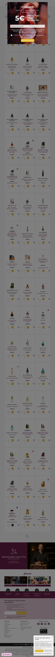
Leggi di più (43, 648)
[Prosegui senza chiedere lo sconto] (46, 3)
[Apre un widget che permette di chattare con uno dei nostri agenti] (6, 654)
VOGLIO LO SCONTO (27, 40)
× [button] (52, 636)
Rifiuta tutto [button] (48, 650)
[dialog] (44, 645)
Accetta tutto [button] (39, 650)
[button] (43, 653)
